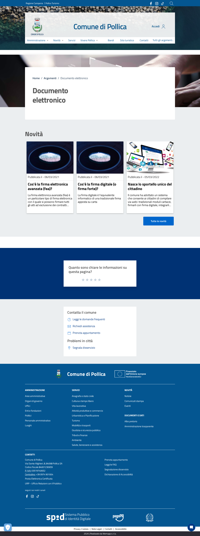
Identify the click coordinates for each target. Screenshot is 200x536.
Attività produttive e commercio (87, 410)
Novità (34, 134)
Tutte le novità (158, 221)
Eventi (128, 406)
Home (36, 78)
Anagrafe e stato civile (83, 396)
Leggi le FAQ (111, 464)
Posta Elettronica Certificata (38, 478)
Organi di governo (33, 401)
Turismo (76, 420)
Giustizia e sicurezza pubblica (86, 430)
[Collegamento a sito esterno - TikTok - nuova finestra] (162, 3)
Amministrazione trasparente (139, 426)
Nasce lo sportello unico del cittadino (150, 186)
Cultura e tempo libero (83, 401)
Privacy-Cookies (81, 529)
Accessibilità (120, 529)
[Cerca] (171, 3)
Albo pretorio (131, 421)
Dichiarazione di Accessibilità (119, 474)
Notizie (128, 396)
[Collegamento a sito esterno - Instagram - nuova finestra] (156, 3)
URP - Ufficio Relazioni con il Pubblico (43, 483)
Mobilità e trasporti (81, 425)
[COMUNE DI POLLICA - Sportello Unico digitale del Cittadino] (37, 26)
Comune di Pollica (100, 26)
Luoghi (28, 425)
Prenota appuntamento (116, 460)
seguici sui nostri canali (35, 490)
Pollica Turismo (52, 3)
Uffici (27, 406)
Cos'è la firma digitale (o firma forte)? (97, 186)
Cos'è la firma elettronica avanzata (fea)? (48, 186)
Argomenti (50, 78)
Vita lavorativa (79, 406)
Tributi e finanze (80, 435)
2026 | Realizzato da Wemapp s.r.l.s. (100, 533)
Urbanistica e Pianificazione (85, 415)
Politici (28, 415)
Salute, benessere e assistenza (87, 445)
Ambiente (77, 440)
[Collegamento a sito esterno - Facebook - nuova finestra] (151, 3)
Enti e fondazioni (33, 410)
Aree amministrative (35, 396)
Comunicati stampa (134, 401)
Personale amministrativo (37, 420)
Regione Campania (34, 3)
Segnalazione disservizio (117, 469)
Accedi (156, 26)
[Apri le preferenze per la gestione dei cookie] (8, 527)
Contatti (30, 454)
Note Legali (97, 529)
